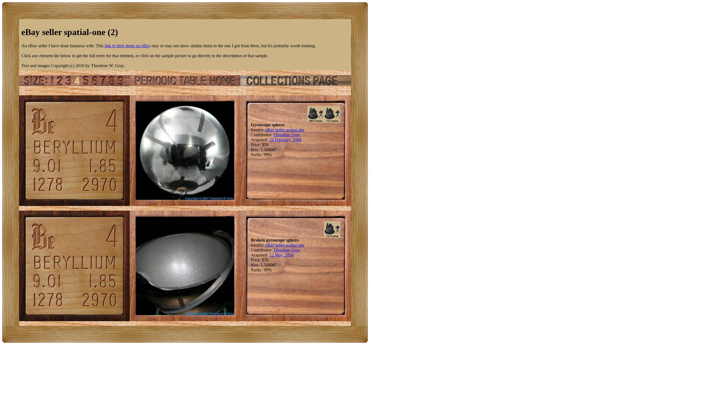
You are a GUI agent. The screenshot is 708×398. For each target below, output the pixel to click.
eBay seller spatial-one (284, 129)
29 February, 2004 (285, 139)
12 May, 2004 (281, 255)
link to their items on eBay (127, 45)
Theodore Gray (286, 134)
